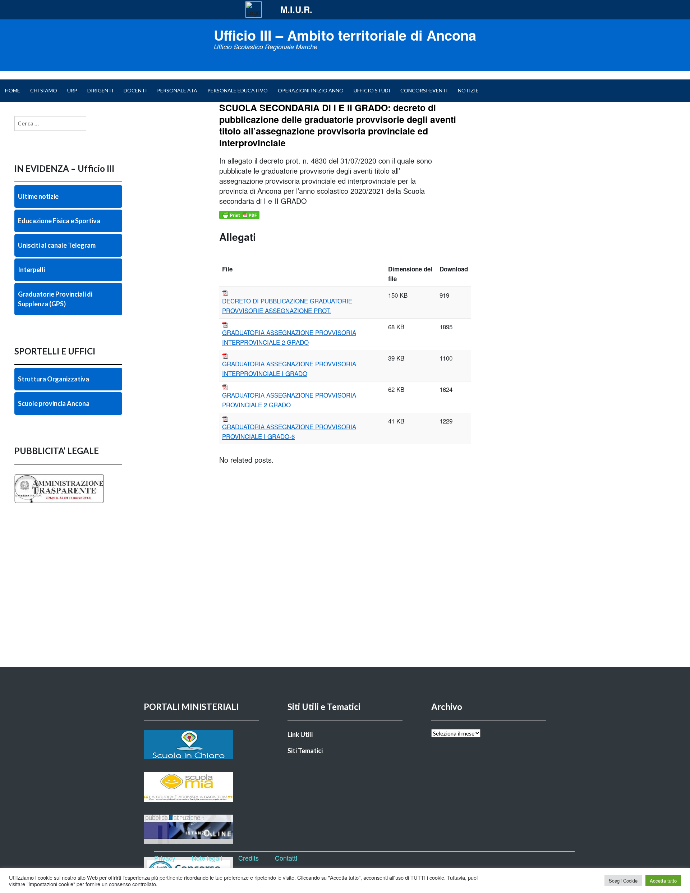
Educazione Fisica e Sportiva (59, 221)
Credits (248, 857)
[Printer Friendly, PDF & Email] (239, 215)
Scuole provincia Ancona (53, 403)
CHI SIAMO (43, 90)
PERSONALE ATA (177, 90)
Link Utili (300, 734)
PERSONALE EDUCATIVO (237, 90)
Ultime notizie (38, 196)
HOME (12, 90)
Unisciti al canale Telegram (57, 245)
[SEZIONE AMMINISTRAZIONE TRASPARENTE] (68, 503)
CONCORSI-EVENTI (424, 90)
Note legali (207, 857)
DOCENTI (135, 90)
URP (72, 90)
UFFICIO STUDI (372, 90)
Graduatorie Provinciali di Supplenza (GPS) (55, 299)
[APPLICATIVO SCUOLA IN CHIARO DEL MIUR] (201, 744)
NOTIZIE (468, 90)
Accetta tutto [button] (663, 880)
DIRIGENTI (100, 90)
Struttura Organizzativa (53, 379)
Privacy (164, 857)
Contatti (286, 857)
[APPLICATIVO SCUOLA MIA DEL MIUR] (201, 787)
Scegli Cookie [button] (623, 880)
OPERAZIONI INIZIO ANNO (311, 90)
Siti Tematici (305, 751)
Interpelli (31, 270)
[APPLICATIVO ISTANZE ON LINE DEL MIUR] (201, 829)
